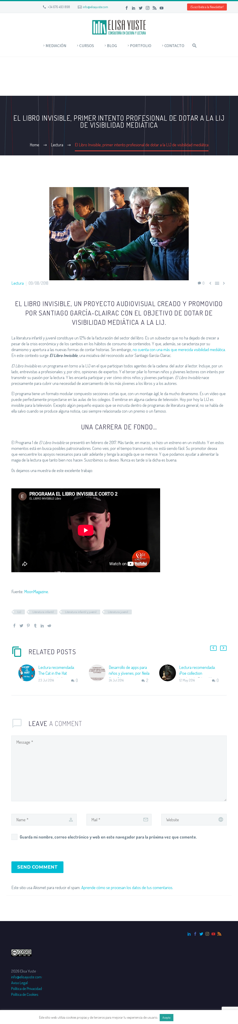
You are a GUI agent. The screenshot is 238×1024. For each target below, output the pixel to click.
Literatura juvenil (118, 612)
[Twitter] (140, 8)
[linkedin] (189, 934)
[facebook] (195, 934)
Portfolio (140, 45)
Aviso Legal (19, 982)
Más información (186, 1017)
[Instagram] (147, 8)
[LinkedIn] (133, 8)
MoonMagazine (36, 591)
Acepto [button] (166, 1017)
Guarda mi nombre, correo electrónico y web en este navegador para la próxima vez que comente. (108, 836)
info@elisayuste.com (95, 7)
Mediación (56, 45)
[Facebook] (126, 8)
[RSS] (154, 8)
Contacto (174, 45)
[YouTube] (161, 8)
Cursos (86, 45)
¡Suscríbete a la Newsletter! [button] (207, 7)
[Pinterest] (28, 625)
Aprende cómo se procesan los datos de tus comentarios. (127, 887)
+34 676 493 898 (59, 7)
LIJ (19, 612)
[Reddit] (49, 625)
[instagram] (207, 934)
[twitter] (201, 934)
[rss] (219, 934)
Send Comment (37, 867)
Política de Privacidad (26, 988)
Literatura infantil (43, 612)
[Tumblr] (35, 625)
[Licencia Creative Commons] (21, 952)
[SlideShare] (168, 8)
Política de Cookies (24, 994)
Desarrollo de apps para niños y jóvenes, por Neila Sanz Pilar (129, 673)
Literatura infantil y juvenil (80, 612)
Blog (112, 45)
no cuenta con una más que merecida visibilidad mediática (179, 349)
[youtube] (213, 934)
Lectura (17, 283)
